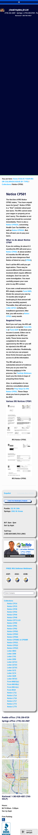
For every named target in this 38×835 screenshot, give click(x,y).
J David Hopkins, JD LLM (18, 10)
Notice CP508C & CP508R (17, 640)
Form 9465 (27, 291)
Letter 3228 (11, 676)
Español (7, 493)
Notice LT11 (12, 693)
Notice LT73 (12, 704)
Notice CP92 (12, 629)
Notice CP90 (12, 623)
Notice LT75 (12, 707)
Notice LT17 (12, 701)
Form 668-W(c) (13, 684)
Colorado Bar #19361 (25, 493)
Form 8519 (11, 690)
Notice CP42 (12, 612)
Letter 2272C (12, 665)
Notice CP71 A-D (13, 620)
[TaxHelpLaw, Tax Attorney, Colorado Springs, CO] (17, 517)
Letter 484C (11, 651)
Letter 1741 (11, 656)
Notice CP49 (12, 617)
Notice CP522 (12, 645)
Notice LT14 (12, 695)
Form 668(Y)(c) (13, 681)
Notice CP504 (12, 637)
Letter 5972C (12, 679)
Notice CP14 (12, 603)
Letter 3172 (11, 670)
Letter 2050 (11, 659)
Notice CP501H (12, 225)
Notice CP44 (12, 615)
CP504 (28, 260)
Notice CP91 (12, 626)
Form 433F (14, 330)
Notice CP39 (12, 609)
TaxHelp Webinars (24, 373)
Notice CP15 (12, 606)
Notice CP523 (12, 648)
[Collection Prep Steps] (19, 437)
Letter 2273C (12, 668)
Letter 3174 (11, 673)
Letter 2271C (11, 308)
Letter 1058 (11, 654)
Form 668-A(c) (12, 687)
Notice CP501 (12, 631)
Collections (8, 601)
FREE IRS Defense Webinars (19, 568)
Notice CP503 (11, 252)
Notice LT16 (12, 698)
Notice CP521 (12, 642)
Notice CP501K (18, 230)
